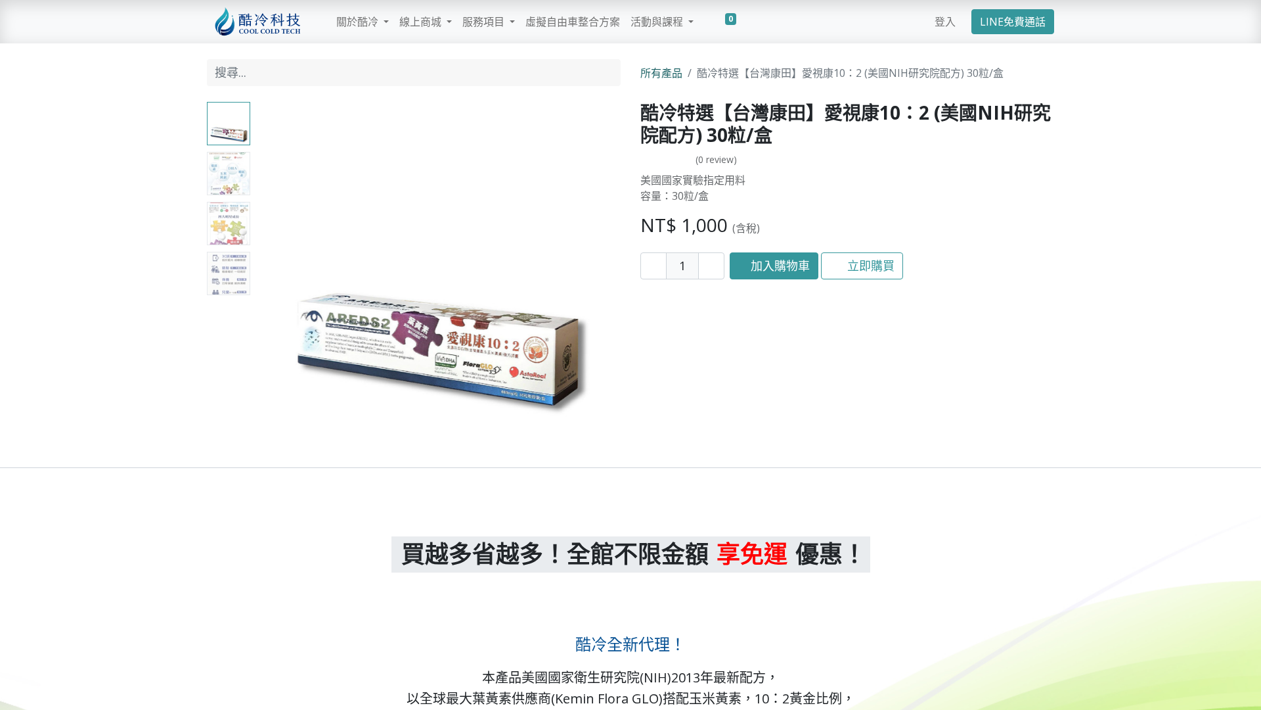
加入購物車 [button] (778, 265)
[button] (282, 266)
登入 (945, 21)
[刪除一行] (653, 265)
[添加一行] (711, 265)
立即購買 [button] (869, 265)
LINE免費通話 (1013, 21)
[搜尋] (607, 72)
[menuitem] (572, 22)
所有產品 (661, 73)
